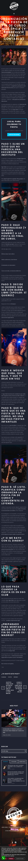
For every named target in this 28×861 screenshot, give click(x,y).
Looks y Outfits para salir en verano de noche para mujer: (18, 687)
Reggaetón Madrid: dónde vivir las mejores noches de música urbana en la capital (16, 773)
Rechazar (11, 858)
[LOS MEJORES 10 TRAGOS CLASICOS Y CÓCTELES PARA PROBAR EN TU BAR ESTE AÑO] (14, 718)
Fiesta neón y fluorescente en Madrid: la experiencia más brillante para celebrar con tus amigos (16, 780)
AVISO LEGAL (5, 827)
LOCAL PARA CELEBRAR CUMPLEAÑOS (14, 830)
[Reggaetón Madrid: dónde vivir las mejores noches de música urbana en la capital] (5, 773)
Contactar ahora (14, 134)
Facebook (3, 677)
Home (1, 41)
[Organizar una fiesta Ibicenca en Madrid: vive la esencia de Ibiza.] (5, 767)
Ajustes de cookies (20, 858)
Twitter (10, 677)
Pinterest (16, 677)
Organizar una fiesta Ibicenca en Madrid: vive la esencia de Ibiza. (16, 767)
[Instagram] (15, 842)
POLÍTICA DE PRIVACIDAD (15, 827)
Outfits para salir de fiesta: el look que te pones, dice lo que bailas (10, 687)
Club (4, 41)
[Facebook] (12, 842)
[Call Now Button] (3, 858)
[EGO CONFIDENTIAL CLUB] (14, 6)
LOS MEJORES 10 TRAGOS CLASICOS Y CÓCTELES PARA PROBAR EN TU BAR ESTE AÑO (13, 730)
